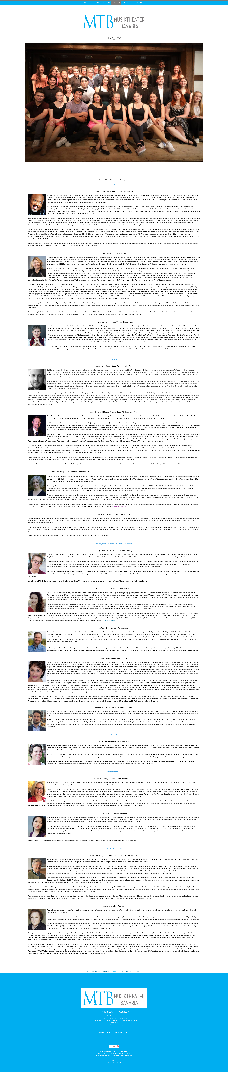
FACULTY (116, 3)
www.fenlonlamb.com (108, 620)
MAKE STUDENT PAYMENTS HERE (114, 1032)
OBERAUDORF (94, 3)
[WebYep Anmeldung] (114, 9)
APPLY (125, 3)
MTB (84, 3)
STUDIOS (106, 3)
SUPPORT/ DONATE (138, 3)
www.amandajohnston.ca (120, 506)
